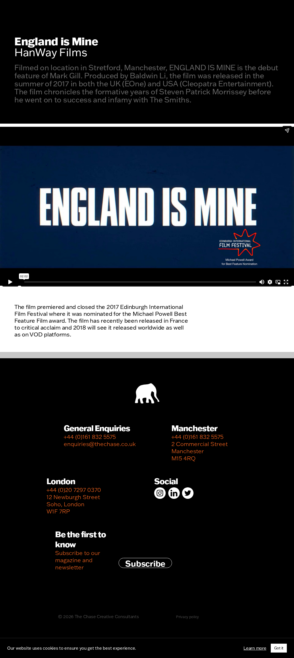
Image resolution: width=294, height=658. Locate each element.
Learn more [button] (254, 648)
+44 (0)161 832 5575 (90, 436)
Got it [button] (278, 648)
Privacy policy (187, 616)
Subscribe (145, 563)
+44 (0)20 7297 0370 (74, 489)
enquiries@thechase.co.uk (100, 443)
